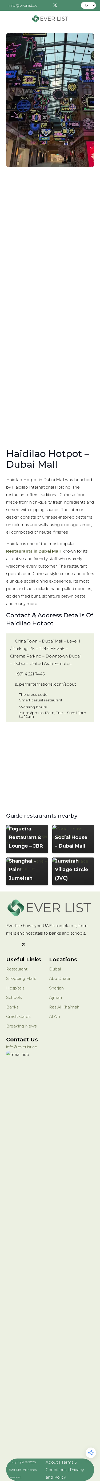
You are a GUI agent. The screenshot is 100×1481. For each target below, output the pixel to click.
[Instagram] (63, 5)
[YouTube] (44, 945)
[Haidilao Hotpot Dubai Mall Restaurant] (50, 100)
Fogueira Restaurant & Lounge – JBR (26, 837)
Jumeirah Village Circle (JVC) (71, 869)
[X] (55, 5)
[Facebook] (47, 5)
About (52, 1462)
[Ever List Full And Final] (49, 19)
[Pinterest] (71, 5)
